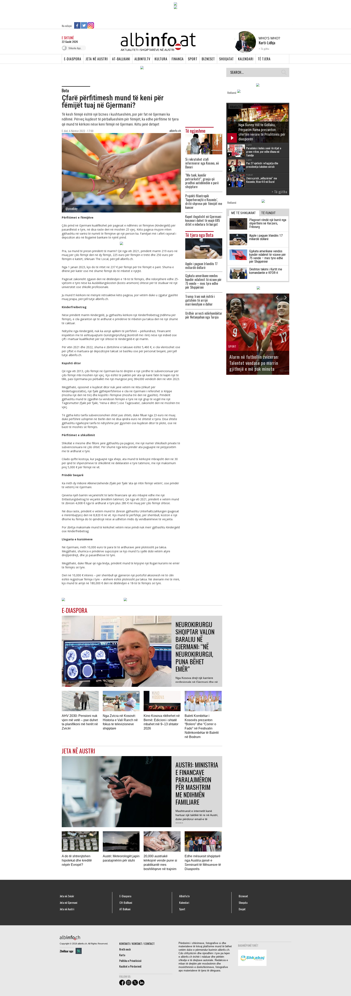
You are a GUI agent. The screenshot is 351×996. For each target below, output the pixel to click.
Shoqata (243, 903)
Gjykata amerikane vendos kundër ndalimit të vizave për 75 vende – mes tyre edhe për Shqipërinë (203, 281)
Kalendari (246, 58)
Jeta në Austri (97, 58)
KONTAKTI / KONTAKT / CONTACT (137, 943)
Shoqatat (226, 58)
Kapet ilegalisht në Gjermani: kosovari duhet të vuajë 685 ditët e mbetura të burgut (203, 220)
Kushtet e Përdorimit (130, 966)
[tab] (244, 213)
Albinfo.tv (142, 58)
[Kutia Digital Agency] (79, 951)
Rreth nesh (125, 949)
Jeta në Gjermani (68, 903)
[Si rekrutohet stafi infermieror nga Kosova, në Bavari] (203, 144)
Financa (178, 58)
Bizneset (208, 58)
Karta (122, 955)
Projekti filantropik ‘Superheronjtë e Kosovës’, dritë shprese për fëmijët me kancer (203, 201)
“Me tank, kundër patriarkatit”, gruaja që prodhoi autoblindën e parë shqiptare (202, 181)
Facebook (77, 25)
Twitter (84, 25)
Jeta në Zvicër (67, 896)
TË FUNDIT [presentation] (268, 213)
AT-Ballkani (121, 58)
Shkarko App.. (75, 48)
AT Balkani (124, 909)
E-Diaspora (72, 58)
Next (285, 297)
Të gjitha (265, 48)
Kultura (161, 58)
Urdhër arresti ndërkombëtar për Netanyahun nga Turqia (203, 315)
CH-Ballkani (125, 903)
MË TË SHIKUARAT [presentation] (243, 213)
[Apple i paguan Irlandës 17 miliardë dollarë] (203, 248)
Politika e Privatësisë (130, 960)
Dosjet (242, 909)
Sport (192, 58)
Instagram (91, 25)
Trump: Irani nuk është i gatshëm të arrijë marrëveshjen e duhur (200, 300)
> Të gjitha (279, 191)
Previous (277, 297)
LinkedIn (97, 25)
